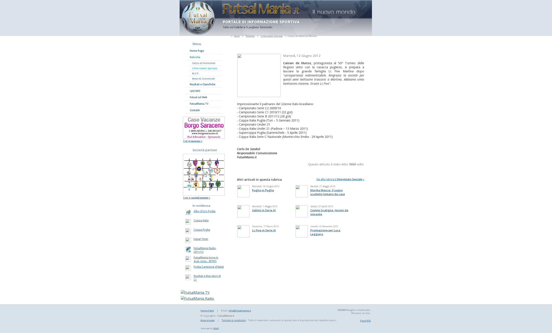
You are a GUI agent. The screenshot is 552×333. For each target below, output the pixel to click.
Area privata (208, 320)
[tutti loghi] (204, 194)
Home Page (197, 51)
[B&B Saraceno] (204, 137)
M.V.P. (195, 73)
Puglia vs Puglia (263, 190)
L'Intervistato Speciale (272, 36)
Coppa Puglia (202, 230)
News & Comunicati (203, 78)
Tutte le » (196, 197)
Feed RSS (365, 320)
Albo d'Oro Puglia (204, 211)
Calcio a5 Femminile (203, 63)
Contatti (195, 110)
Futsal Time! (201, 239)
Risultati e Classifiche (202, 84)
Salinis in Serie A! (264, 210)
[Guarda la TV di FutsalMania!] (195, 292)
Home (237, 36)
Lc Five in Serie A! (264, 230)
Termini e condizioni (234, 320)
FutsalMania (199, 104)
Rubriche (250, 36)
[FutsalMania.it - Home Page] (199, 34)
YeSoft (216, 328)
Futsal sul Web (198, 97)
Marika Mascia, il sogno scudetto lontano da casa (327, 192)
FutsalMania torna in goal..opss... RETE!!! (206, 259)
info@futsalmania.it (240, 310)
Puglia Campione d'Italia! (209, 267)
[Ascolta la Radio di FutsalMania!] (197, 298)
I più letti (195, 91)
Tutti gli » (192, 141)
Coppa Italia (201, 220)
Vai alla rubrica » (340, 179)
